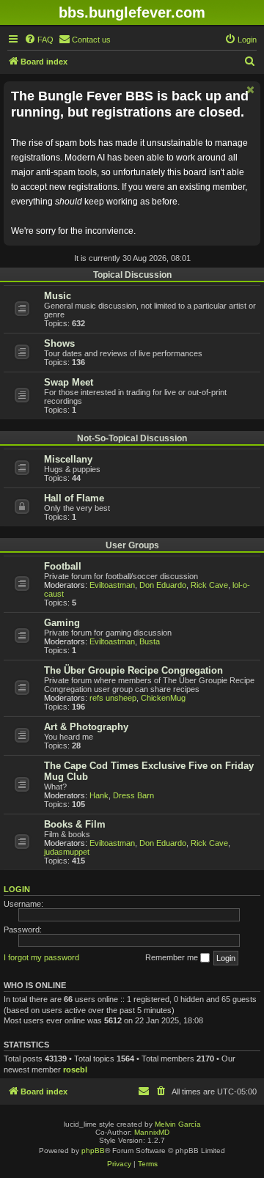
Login (17, 889)
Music (57, 295)
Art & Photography (86, 726)
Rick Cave (209, 585)
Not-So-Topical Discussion (132, 438)
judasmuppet (66, 851)
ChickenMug (163, 697)
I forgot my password (41, 957)
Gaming (62, 622)
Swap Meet (68, 382)
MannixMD (151, 1132)
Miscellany (68, 459)
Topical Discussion (132, 275)
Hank (99, 795)
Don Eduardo (162, 585)
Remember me (172, 957)
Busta (149, 641)
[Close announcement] (250, 89)
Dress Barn (133, 795)
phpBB (93, 1150)
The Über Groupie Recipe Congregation (133, 670)
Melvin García (178, 1124)
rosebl (75, 1069)
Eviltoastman (112, 585)
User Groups (132, 545)
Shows (59, 343)
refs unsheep (112, 697)
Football (62, 566)
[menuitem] (39, 39)
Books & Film (75, 824)
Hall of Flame (74, 498)
